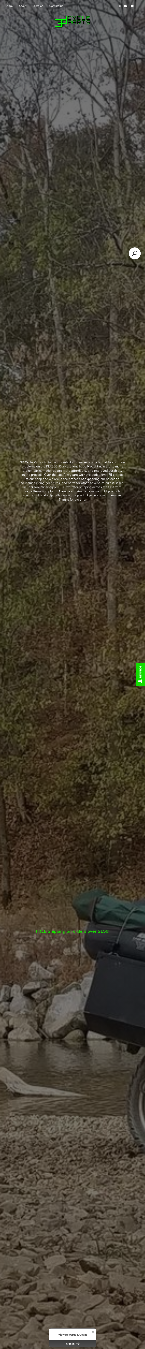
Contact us (56, 6)
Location (38, 6)
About (23, 6)
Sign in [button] (70, 1343)
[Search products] (135, 253)
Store (9, 6)
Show (140, 674)
